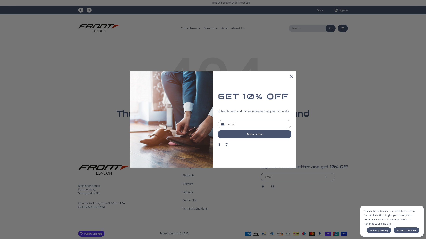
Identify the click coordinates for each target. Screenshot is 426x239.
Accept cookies (406, 230)
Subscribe (255, 134)
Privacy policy (379, 230)
